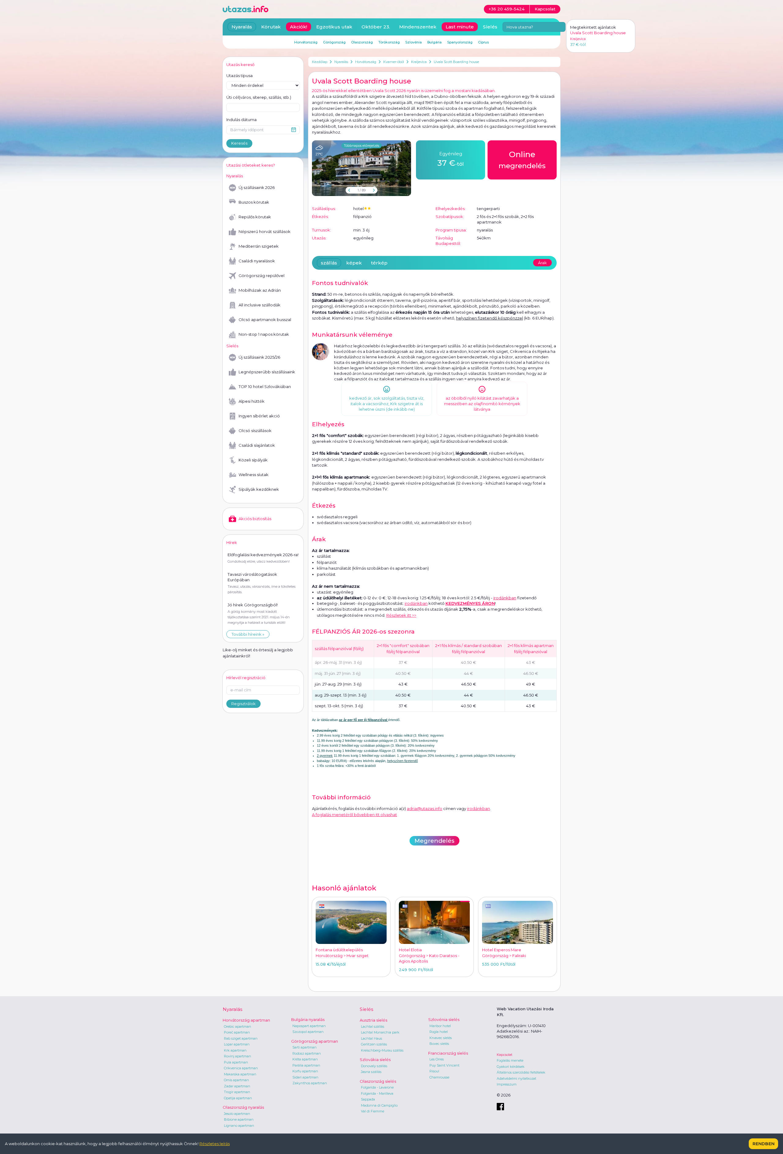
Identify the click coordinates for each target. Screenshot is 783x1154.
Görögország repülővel (261, 275)
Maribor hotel (440, 1026)
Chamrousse (439, 1077)
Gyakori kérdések (511, 1066)
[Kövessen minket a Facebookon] (500, 1106)
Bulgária (434, 42)
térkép (379, 263)
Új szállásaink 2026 (257, 187)
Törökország (389, 42)
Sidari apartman (305, 1077)
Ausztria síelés (373, 1020)
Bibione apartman (239, 1119)
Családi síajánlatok (257, 445)
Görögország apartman (314, 1041)
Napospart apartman (309, 1026)
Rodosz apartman (306, 1053)
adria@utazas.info (424, 808)
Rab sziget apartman (241, 1038)
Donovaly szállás (374, 1066)
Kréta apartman (305, 1059)
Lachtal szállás (372, 1026)
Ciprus (483, 42)
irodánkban (416, 603)
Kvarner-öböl (393, 62)
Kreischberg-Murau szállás (382, 1050)
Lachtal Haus (371, 1038)
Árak (542, 262)
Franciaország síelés (448, 1053)
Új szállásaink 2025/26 (259, 357)
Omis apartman (236, 1080)
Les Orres (436, 1059)
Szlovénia (413, 42)
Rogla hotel (438, 1032)
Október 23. (376, 27)
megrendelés (522, 160)
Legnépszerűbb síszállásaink (267, 371)
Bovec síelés (439, 1043)
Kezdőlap (319, 62)
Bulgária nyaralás (308, 1019)
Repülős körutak (255, 216)
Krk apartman (235, 1050)
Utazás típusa (239, 75)
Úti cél (258, 97)
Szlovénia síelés (443, 1019)
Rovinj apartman (237, 1056)
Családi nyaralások (257, 260)
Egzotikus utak (334, 27)
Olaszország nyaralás (243, 1107)
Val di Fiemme (372, 1111)
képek (354, 263)
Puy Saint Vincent (444, 1065)
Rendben (763, 1143)
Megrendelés (434, 840)
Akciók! (298, 27)
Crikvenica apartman (241, 1068)
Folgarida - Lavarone (377, 1087)
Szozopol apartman (308, 1032)
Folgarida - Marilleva (377, 1093)
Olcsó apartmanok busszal (265, 319)
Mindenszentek (417, 27)
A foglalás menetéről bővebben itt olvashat (354, 814)
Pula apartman (236, 1062)
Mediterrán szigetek (259, 246)
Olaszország (362, 42)
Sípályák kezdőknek (259, 489)
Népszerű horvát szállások (265, 231)
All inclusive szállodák (259, 304)
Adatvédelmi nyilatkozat (516, 1078)
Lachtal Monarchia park (380, 1032)
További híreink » (248, 634)
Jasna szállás (371, 1072)
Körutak (271, 27)
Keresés (239, 143)
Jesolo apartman (237, 1113)
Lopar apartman (237, 1044)
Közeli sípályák (253, 459)
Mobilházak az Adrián (260, 290)
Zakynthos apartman (309, 1083)
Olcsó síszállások (255, 430)
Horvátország (365, 62)
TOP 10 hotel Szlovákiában (265, 386)
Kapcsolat (504, 1054)
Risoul (434, 1071)
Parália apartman (306, 1065)
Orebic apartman (237, 1026)
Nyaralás (341, 62)
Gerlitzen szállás (374, 1044)
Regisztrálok (243, 703)
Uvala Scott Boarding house (456, 62)
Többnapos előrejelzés (361, 145)
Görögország (334, 42)
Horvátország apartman (246, 1020)
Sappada (368, 1099)
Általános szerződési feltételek (521, 1072)
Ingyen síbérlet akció (259, 415)
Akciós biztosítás (255, 518)
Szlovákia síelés (375, 1059)
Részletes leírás (214, 1143)
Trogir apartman (237, 1092)
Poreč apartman (237, 1032)
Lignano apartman (239, 1125)
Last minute (460, 27)
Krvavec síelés (440, 1038)
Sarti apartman (304, 1047)
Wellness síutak (254, 474)
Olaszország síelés (378, 1081)
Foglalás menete (510, 1060)
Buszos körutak (254, 202)
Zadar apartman (237, 1086)
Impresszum (507, 1084)
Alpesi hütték (252, 401)
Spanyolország (460, 42)
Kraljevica (419, 62)
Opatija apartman (238, 1098)
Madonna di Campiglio (379, 1105)
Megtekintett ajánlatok (593, 27)
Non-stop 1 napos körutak (264, 334)
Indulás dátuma (241, 119)
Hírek (231, 542)
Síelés (490, 27)
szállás (329, 263)
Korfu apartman (305, 1071)
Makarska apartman (240, 1074)
